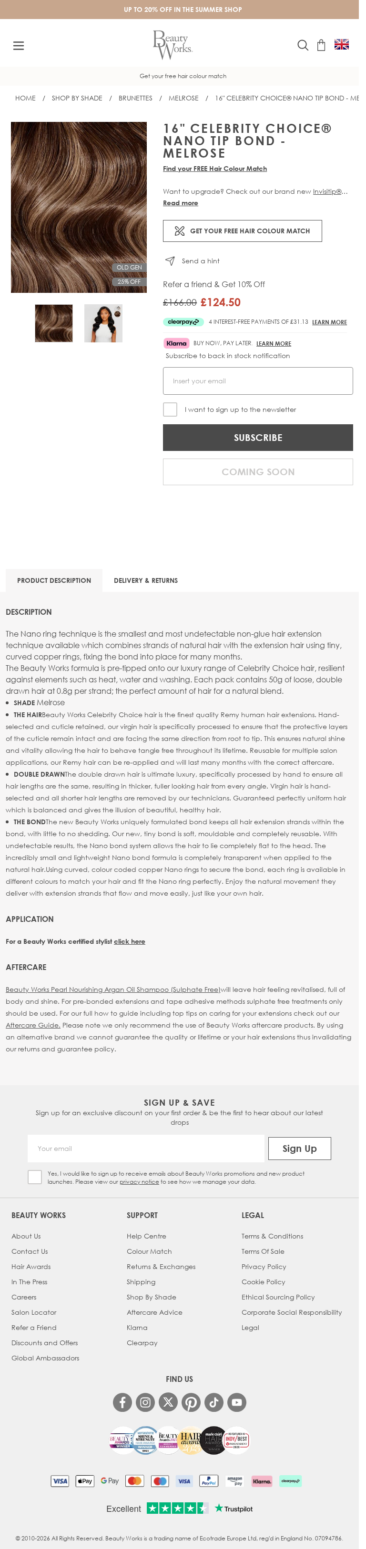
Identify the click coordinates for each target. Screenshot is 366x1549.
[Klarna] (262, 1481)
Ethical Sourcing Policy (278, 1296)
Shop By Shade (77, 97)
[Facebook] (122, 1402)
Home (25, 97)
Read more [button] (180, 203)
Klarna (137, 1327)
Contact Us (29, 1251)
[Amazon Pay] (234, 1481)
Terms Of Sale (263, 1251)
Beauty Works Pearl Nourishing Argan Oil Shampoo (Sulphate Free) (113, 989)
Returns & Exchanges (161, 1266)
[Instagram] (145, 1402)
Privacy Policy (264, 1266)
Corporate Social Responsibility (292, 1312)
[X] (168, 1402)
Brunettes (135, 97)
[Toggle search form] (303, 45)
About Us (26, 1235)
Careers (23, 1296)
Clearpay (142, 1342)
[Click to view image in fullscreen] (79, 207)
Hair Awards (31, 1266)
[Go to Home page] (172, 45)
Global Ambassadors (45, 1357)
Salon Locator (33, 1312)
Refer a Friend (34, 1327)
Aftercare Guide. (33, 1024)
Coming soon (258, 471)
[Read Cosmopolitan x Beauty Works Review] (179, 1440)
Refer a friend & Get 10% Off (214, 284)
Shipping (141, 1281)
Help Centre (146, 1235)
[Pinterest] (191, 1402)
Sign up (300, 1148)
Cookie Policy (263, 1281)
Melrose (184, 97)
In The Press (29, 1281)
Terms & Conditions (272, 1235)
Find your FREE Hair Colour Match (215, 168)
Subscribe (258, 437)
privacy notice (139, 1182)
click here (129, 941)
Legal (250, 1327)
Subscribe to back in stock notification (228, 355)
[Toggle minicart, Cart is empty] (321, 45)
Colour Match (149, 1251)
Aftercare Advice (155, 1312)
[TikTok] (214, 1402)
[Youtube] (236, 1402)
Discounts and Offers (44, 1342)
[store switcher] (341, 44)
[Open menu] (18, 46)
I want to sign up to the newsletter (240, 409)
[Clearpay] (290, 1481)
